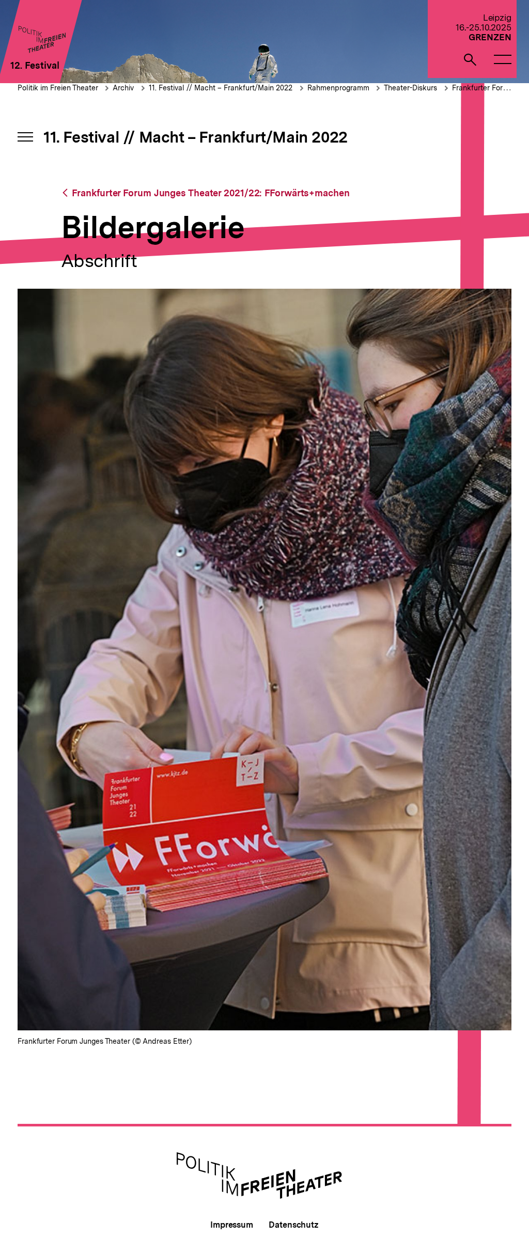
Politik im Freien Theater (59, 88)
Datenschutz (294, 1225)
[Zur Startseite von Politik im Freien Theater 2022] (42, 49)
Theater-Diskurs (410, 88)
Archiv (123, 88)
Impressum (231, 1225)
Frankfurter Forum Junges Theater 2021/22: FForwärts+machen (210, 192)
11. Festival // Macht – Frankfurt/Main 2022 (220, 88)
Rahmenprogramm (339, 88)
